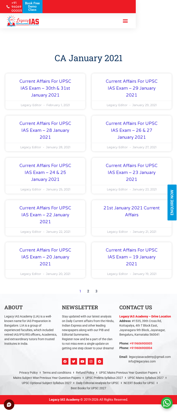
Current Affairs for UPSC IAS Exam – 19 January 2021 (132, 257)
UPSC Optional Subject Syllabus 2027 (46, 383)
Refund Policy (85, 372)
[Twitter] (74, 361)
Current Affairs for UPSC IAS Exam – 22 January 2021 (45, 215)
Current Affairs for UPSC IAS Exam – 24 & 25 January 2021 (45, 172)
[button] (125, 21)
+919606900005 (141, 343)
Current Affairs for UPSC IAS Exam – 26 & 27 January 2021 (132, 130)
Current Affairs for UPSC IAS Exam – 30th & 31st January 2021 (45, 88)
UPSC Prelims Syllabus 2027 (104, 378)
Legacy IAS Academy (64, 400)
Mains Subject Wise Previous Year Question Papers (47, 378)
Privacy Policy (28, 372)
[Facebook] (65, 361)
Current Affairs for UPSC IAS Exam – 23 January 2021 (132, 172)
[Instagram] (91, 361)
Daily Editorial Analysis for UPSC (97, 383)
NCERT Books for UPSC (139, 383)
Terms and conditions (57, 372)
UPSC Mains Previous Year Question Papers (128, 372)
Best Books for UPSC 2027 (88, 388)
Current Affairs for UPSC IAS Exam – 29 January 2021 (132, 88)
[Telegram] (99, 361)
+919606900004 (141, 348)
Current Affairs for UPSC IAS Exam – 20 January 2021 (45, 257)
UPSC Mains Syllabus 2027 (146, 378)
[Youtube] (82, 361)
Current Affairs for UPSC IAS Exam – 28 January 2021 (45, 130)
